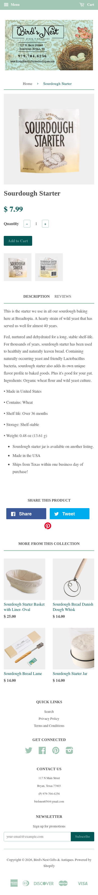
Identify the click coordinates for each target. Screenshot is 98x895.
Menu (15, 4)
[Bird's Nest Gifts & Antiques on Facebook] (42, 752)
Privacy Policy (49, 718)
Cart (90, 4)
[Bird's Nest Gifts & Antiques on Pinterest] (56, 752)
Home (27, 83)
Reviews (63, 296)
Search (49, 711)
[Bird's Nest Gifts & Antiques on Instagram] (69, 752)
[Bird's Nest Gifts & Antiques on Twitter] (28, 752)
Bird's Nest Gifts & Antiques (53, 859)
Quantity (11, 223)
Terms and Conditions (49, 725)
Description (36, 296)
